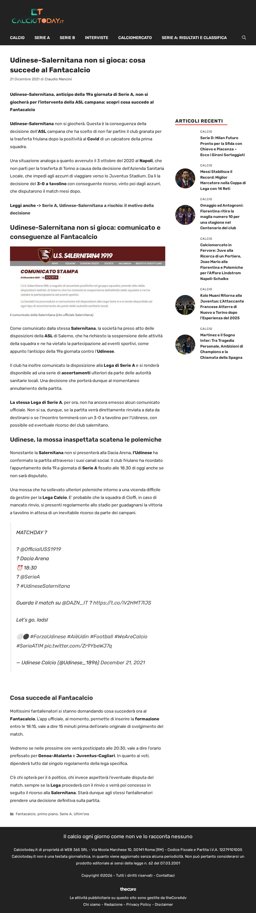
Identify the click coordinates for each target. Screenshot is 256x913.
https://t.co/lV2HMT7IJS (122, 603)
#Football (101, 637)
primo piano (48, 814)
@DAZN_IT (75, 603)
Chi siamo (91, 904)
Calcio (17, 37)
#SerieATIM (29, 646)
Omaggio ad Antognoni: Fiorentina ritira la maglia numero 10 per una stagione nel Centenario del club (221, 216)
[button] (244, 37)
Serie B (67, 37)
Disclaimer (164, 904)
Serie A (42, 37)
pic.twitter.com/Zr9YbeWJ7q (78, 646)
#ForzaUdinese (48, 637)
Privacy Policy (138, 904)
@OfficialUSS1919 (40, 549)
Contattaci (165, 875)
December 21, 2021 (122, 663)
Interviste (96, 37)
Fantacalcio (26, 814)
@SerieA (30, 577)
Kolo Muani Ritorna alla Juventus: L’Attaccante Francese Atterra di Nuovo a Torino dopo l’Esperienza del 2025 (222, 306)
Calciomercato (135, 37)
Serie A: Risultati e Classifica (194, 37)
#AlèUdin (78, 637)
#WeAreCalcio (131, 637)
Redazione (113, 904)
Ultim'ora (81, 814)
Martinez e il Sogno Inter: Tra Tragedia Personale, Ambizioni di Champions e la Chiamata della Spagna (221, 346)
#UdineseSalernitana (45, 586)
